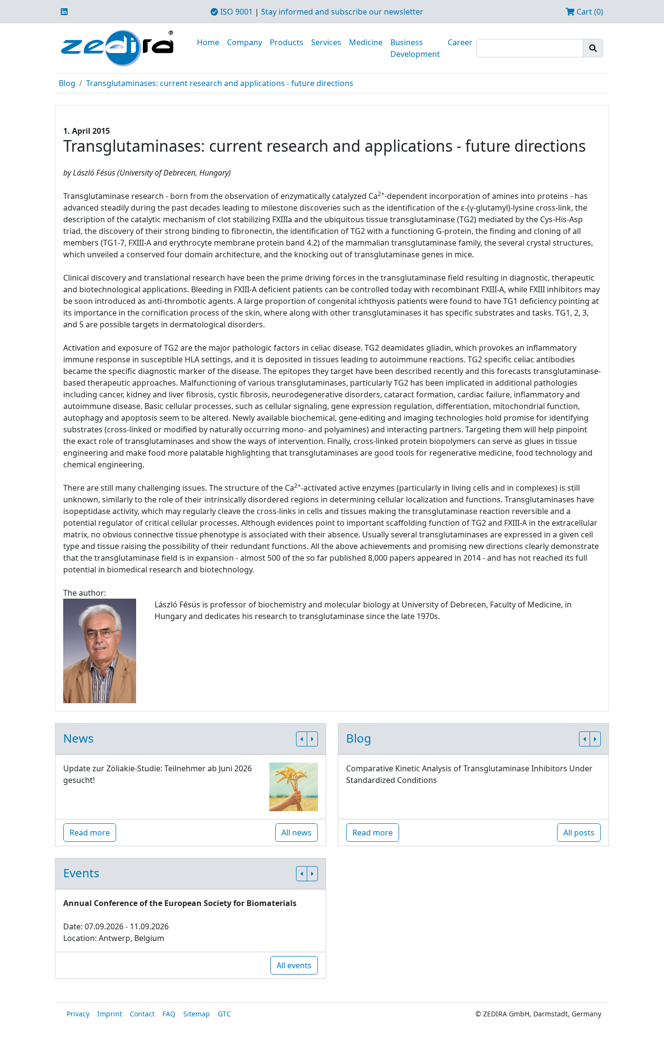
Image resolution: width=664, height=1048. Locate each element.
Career (460, 42)
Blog (67, 83)
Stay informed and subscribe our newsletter (342, 11)
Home (208, 42)
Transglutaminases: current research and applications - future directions (219, 83)
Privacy (78, 1013)
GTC (224, 1013)
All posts (578, 832)
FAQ (168, 1013)
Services (326, 42)
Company (244, 42)
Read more (90, 832)
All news (296, 832)
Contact (142, 1013)
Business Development (415, 48)
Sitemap (196, 1013)
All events (294, 965)
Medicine (366, 42)
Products (286, 42)
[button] (301, 738)
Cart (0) (589, 11)
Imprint (109, 1013)
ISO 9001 (235, 11)
